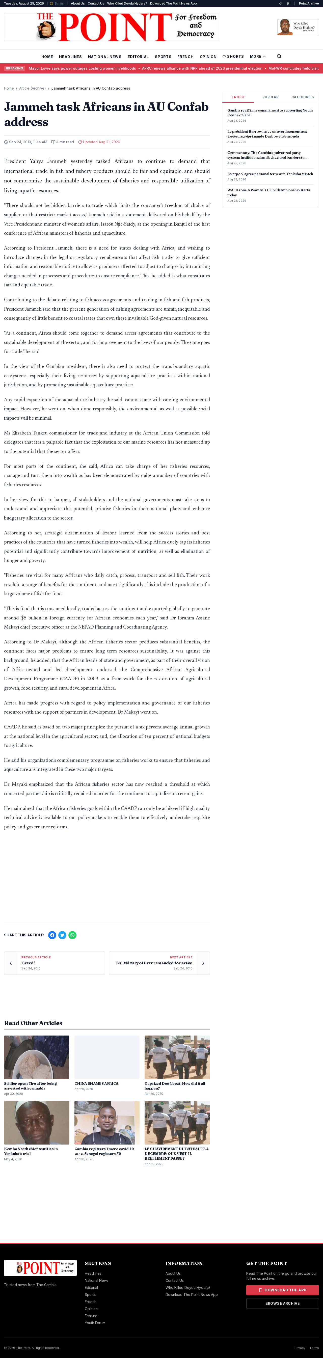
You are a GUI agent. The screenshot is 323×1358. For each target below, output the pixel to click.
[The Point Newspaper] (288, 3)
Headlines (70, 57)
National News (105, 57)
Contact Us (96, 3)
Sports (163, 57)
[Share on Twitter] (62, 935)
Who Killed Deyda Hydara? (127, 3)
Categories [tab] (302, 97)
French (185, 57)
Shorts (235, 56)
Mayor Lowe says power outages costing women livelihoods (68, 68)
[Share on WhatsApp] (72, 935)
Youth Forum (95, 1323)
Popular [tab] (270, 97)
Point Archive (309, 3)
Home (47, 57)
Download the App (286, 1290)
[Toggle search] (279, 56)
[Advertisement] (107, 879)
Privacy (299, 1348)
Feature (91, 1316)
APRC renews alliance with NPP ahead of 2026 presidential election (188, 68)
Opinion (208, 57)
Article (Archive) (32, 88)
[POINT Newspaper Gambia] (280, 3)
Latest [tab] (238, 97)
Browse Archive (282, 1303)
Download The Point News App (173, 3)
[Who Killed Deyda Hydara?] (298, 27)
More (256, 56)
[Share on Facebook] (52, 935)
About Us (78, 3)
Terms (314, 1348)
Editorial (138, 57)
